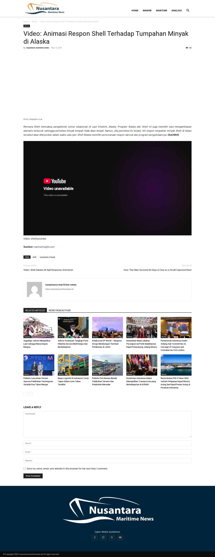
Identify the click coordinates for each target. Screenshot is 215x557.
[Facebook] (95, 537)
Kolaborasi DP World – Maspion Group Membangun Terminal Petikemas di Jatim (107, 344)
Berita (34, 21)
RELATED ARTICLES (35, 310)
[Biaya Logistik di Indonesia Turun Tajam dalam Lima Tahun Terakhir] (73, 365)
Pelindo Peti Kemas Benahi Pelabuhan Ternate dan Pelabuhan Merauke (104, 381)
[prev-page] (25, 394)
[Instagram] (103, 537)
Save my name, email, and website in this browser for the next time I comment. (67, 468)
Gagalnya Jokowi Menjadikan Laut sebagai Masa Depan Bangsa (36, 344)
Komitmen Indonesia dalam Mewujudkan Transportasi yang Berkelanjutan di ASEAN (141, 381)
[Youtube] (120, 537)
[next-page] (30, 394)
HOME (135, 10)
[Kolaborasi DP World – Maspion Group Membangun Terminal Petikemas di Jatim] (107, 327)
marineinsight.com (44, 246)
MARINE (147, 10)
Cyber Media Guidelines (107, 531)
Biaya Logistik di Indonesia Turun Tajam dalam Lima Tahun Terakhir (73, 381)
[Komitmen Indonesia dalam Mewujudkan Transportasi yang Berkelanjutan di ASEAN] (141, 365)
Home (26, 21)
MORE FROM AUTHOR (60, 310)
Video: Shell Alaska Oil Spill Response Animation (48, 270)
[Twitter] (112, 537)
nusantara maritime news (37, 47)
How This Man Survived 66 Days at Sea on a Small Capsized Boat (158, 270)
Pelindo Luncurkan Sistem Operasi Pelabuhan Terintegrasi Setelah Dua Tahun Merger (38, 381)
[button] (188, 10)
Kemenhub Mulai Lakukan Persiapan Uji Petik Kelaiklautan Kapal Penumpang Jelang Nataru (141, 344)
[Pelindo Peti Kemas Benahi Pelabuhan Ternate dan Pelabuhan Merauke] (107, 365)
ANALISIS (177, 10)
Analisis (27, 337)
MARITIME (161, 10)
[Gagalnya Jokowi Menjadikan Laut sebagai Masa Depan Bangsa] (38, 327)
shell (34, 257)
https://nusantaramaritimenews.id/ (59, 289)
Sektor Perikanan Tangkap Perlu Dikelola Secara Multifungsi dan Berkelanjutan (73, 344)
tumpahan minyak (47, 257)
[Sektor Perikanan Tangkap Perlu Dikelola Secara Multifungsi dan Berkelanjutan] (73, 327)
